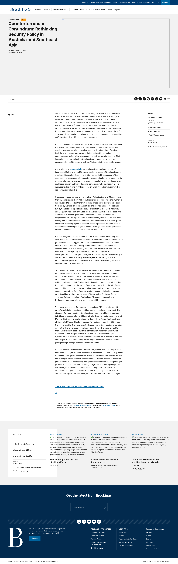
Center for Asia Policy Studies (157, 147)
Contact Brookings (125, 542)
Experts (85, 2)
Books (148, 539)
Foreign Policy (152, 142)
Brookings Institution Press (128, 539)
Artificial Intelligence (61, 10)
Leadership (122, 532)
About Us (155, 2)
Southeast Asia (159, 135)
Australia (150, 135)
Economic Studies (97, 536)
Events (92, 2)
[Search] (168, 9)
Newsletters (137, 2)
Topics (109, 10)
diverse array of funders (82, 405)
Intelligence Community (155, 122)
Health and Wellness (97, 10)
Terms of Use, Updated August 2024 (45, 561)
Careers (121, 536)
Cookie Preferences (126, 546)
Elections (83, 10)
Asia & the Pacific (154, 131)
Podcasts (149, 542)
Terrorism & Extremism (155, 124)
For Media (146, 2)
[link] (24, 444)
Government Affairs (153, 549)
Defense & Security (155, 118)
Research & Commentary (122, 2)
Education (74, 10)
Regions (117, 10)
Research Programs (103, 2)
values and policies (108, 405)
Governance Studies (98, 532)
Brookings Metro (97, 548)
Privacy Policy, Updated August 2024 (20, 561)
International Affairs (42, 10)
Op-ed (23, 19)
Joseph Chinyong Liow (17, 50)
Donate (165, 2)
